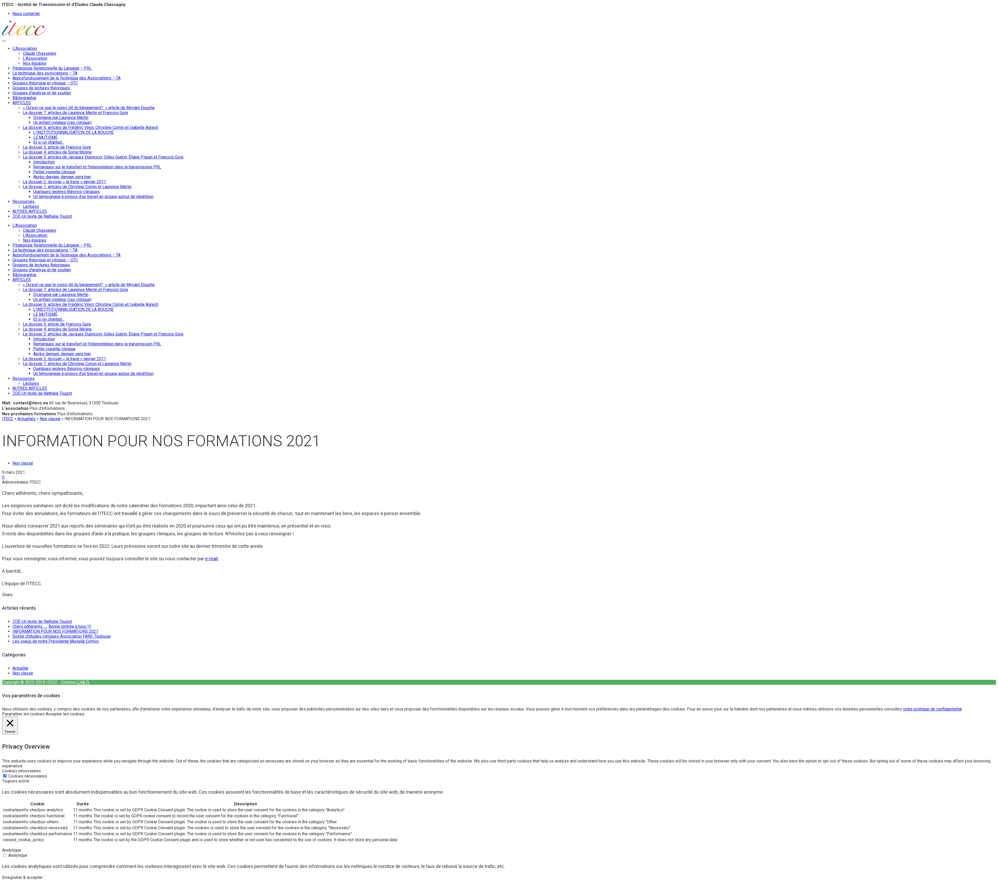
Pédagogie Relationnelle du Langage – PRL (52, 68)
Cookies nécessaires (27, 776)
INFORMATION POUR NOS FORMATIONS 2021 (55, 631)
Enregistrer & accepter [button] (22, 877)
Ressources (23, 201)
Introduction (44, 162)
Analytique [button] (11, 850)
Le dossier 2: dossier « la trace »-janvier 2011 (64, 181)
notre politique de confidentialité (932, 709)
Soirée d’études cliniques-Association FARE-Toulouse (61, 636)
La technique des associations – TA (44, 73)
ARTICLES (21, 102)
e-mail (211, 558)
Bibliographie (24, 97)
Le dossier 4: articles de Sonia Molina (57, 152)
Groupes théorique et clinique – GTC (45, 83)
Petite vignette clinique (54, 171)
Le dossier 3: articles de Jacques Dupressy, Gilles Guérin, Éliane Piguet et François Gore (103, 157)
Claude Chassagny (39, 53)
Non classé (22, 463)
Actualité (20, 668)
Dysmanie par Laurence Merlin (60, 117)
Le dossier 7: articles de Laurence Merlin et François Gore (75, 112)
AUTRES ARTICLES (29, 211)
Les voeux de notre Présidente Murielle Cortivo (55, 641)
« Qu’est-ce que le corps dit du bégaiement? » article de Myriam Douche (89, 107)
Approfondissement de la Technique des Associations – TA (66, 78)
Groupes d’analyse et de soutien (41, 92)
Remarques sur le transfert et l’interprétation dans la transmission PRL (97, 166)
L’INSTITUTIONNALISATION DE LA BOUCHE (73, 132)
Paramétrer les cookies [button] (23, 714)
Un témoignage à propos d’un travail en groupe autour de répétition (93, 196)
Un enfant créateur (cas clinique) (62, 122)
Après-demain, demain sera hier (62, 176)
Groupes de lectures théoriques (41, 87)
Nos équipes (34, 63)
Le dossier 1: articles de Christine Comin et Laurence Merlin (77, 186)
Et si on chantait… (48, 142)
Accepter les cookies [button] (65, 714)
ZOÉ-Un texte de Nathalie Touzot (42, 216)
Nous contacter (26, 13)
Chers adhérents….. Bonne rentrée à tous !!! (51, 626)
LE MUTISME (45, 137)
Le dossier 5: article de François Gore (57, 147)
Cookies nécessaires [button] (21, 770)
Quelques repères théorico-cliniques (66, 191)
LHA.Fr (83, 682)
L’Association (24, 48)
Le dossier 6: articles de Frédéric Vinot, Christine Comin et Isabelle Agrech (90, 127)
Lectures (31, 206)
